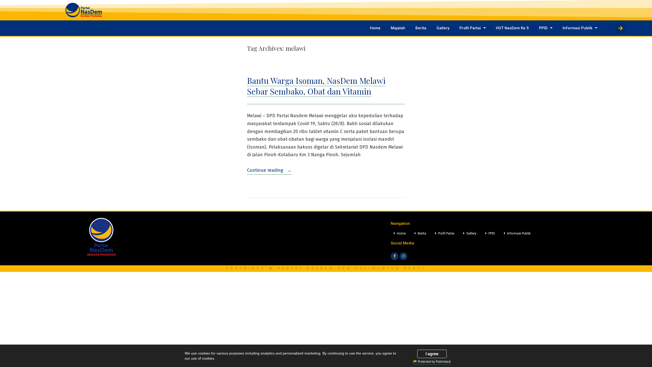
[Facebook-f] (394, 256)
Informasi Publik (577, 28)
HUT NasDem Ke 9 (512, 28)
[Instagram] (403, 256)
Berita (420, 28)
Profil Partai (470, 28)
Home (375, 28)
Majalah (398, 28)
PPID (543, 28)
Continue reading (269, 169)
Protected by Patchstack (434, 361)
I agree (432, 354)
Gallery (443, 28)
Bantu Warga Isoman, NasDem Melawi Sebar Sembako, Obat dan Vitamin (316, 86)
